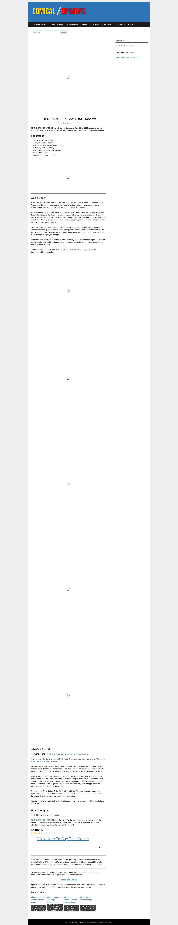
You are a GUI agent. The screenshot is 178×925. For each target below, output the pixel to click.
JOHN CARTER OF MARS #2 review (44, 761)
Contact (131, 24)
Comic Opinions (57, 24)
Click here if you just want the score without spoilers (67, 754)
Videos (84, 24)
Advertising (120, 24)
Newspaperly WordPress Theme (101, 922)
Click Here (73, 249)
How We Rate (72, 24)
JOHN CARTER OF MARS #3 (42, 820)
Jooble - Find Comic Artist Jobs (127, 57)
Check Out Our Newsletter (101, 24)
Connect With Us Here (68, 880)
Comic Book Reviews (39, 24)
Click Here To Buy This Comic (63, 839)
